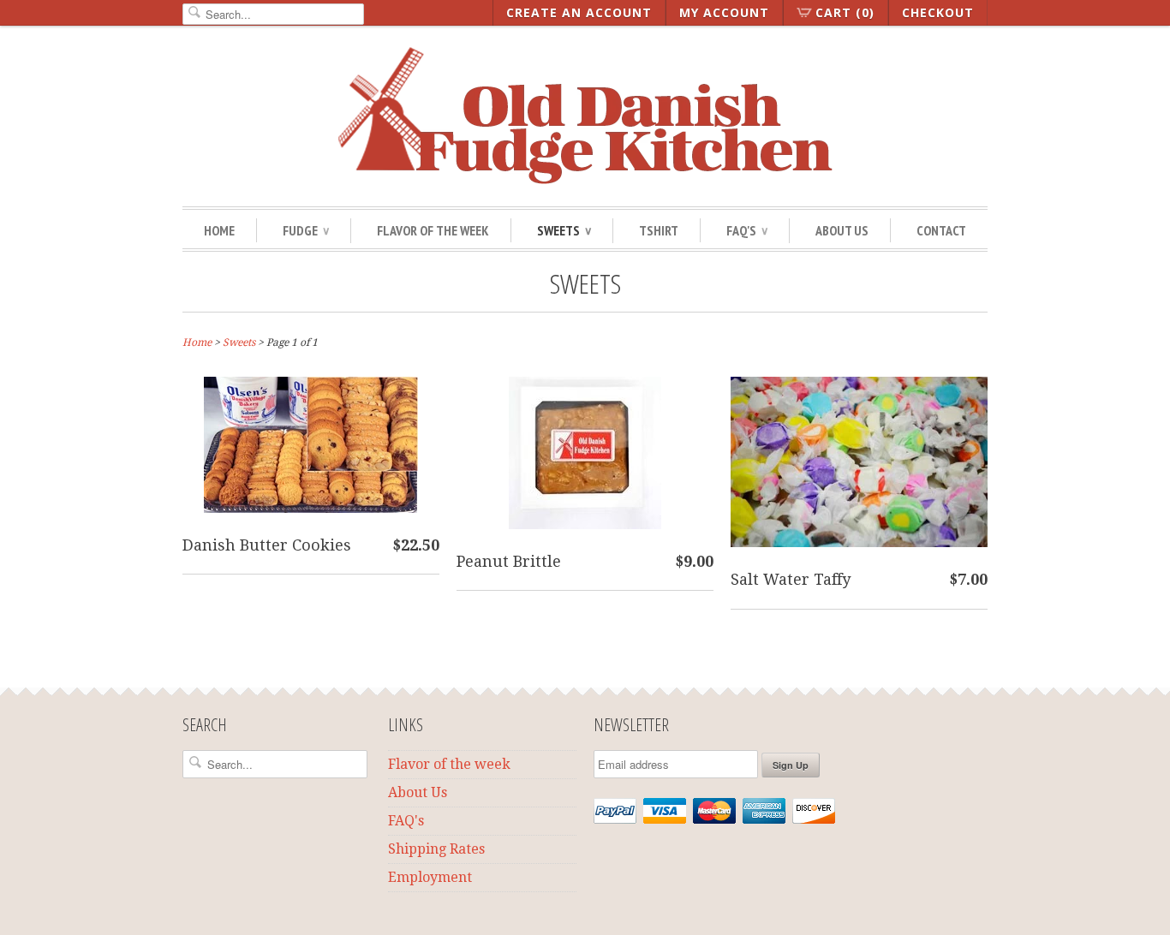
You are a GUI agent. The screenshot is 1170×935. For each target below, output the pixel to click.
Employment (430, 877)
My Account (724, 12)
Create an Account (579, 12)
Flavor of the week (449, 764)
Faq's (746, 230)
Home (219, 230)
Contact (941, 230)
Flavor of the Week (433, 230)
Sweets (564, 230)
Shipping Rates (436, 849)
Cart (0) (845, 12)
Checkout (938, 12)
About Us (842, 230)
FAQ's (406, 821)
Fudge (306, 230)
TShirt (658, 230)
